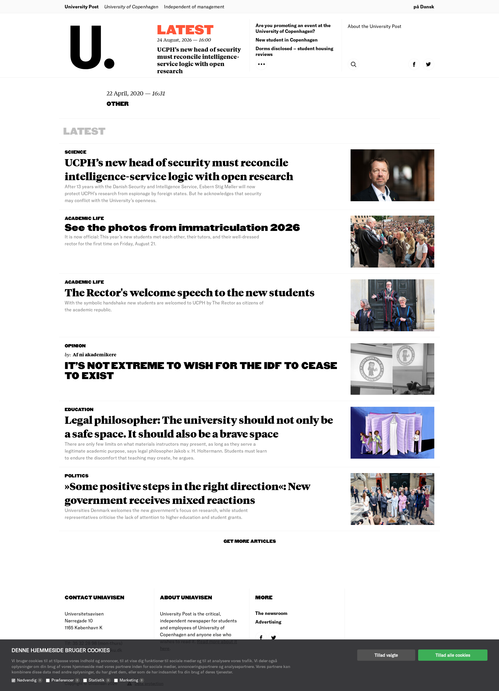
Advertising (268, 621)
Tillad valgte (386, 655)
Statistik (99, 679)
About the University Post (374, 26)
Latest (185, 30)
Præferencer (64, 679)
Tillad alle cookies (452, 655)
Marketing (131, 679)
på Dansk (424, 6)
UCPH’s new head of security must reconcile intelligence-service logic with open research (199, 60)
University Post (81, 6)
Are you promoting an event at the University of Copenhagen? (293, 28)
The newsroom (271, 613)
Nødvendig (29, 679)
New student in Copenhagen (287, 39)
